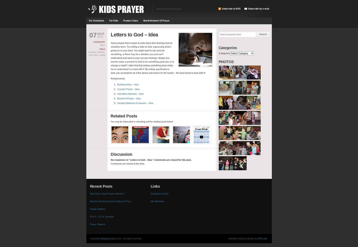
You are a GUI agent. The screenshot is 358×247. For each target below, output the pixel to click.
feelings (101, 52)
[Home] (117, 11)
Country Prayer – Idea (128, 89)
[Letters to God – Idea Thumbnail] (195, 66)
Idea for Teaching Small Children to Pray (110, 201)
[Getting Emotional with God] (120, 135)
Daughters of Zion (160, 193)
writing (102, 55)
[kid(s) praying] (226, 78)
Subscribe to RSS (231, 8)
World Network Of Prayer (156, 20)
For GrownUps (96, 20)
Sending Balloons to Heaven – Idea (135, 103)
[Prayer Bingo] (202, 135)
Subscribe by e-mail (258, 8)
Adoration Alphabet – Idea (130, 94)
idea (91, 55)
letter (96, 55)
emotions (92, 52)
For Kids (113, 20)
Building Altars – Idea (128, 84)
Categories (224, 53)
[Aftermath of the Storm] (140, 135)
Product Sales (130, 20)
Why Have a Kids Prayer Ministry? (107, 193)
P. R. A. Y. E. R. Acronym (102, 216)
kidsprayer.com (108, 238)
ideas (102, 45)
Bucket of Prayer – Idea (129, 98)
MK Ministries (157, 201)
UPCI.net (262, 238)
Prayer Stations (98, 209)
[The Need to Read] (161, 135)
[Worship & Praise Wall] (181, 135)
